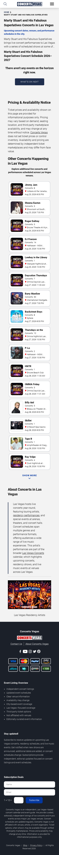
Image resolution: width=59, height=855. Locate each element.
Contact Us (16, 644)
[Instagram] (30, 652)
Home (6, 12)
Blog (25, 845)
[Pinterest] (38, 652)
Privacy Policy (36, 845)
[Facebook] (20, 652)
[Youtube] (25, 652)
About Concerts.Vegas (37, 644)
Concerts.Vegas (39, 132)
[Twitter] (35, 652)
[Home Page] (29, 4)
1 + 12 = (8, 800)
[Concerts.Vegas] (29, 638)
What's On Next (29, 82)
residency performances (26, 515)
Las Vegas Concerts (33, 553)
